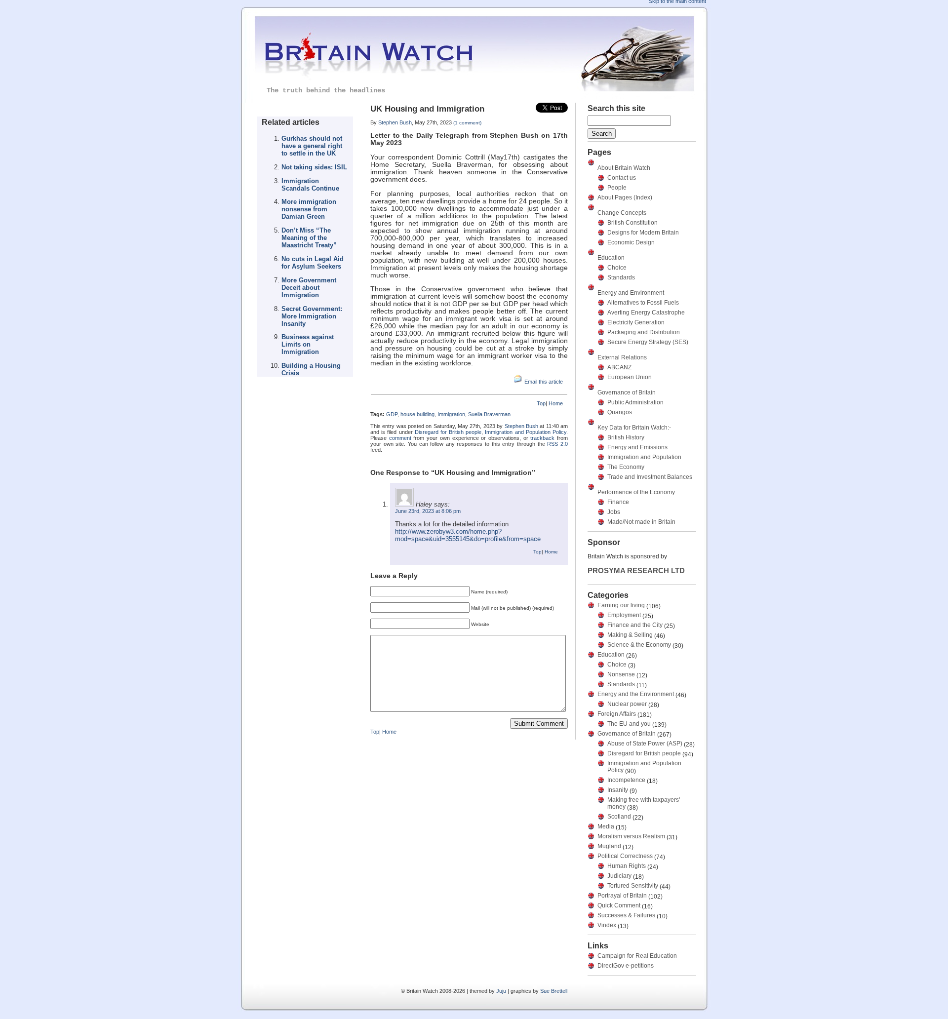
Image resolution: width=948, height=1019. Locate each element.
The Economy (625, 467)
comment (400, 438)
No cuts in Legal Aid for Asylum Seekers (312, 262)
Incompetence (626, 780)
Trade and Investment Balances (649, 476)
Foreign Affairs (616, 713)
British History (625, 437)
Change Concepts (621, 212)
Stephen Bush (395, 122)
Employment (624, 615)
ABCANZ (619, 367)
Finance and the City (635, 625)
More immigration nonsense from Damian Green (308, 209)
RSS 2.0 (557, 444)
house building (417, 414)
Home (556, 403)
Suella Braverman (489, 414)
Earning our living (621, 605)
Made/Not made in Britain (641, 521)
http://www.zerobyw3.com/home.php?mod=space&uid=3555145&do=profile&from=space (468, 535)
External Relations (622, 357)
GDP (391, 414)
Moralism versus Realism (631, 836)
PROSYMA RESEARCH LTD (636, 570)
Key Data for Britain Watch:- (634, 427)
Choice (617, 267)
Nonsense (621, 674)
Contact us (621, 177)
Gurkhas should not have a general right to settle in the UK (311, 146)
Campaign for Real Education (637, 955)
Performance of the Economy (636, 492)
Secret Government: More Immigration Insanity (311, 316)
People (617, 187)
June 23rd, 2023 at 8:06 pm (428, 511)
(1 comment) (467, 122)
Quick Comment (618, 905)
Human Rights (626, 865)
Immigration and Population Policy (525, 432)
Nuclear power (627, 704)
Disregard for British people (448, 432)
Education (611, 257)
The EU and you (629, 723)
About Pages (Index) (624, 197)
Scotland (619, 816)
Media (605, 826)
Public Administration (635, 402)
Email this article (543, 382)
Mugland (609, 846)
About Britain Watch (623, 167)
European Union (629, 377)
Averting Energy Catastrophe (646, 312)
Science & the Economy (639, 644)
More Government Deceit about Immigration (308, 287)
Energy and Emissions (637, 447)
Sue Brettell (553, 991)
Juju (501, 991)
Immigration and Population (644, 457)
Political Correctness (625, 856)
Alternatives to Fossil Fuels (643, 302)
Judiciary (619, 875)
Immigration (451, 414)
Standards (621, 277)
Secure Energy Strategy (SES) (647, 342)
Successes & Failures (626, 915)
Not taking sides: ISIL (314, 167)
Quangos (619, 412)
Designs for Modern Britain (643, 232)
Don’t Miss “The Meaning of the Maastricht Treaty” (309, 238)
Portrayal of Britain (622, 895)
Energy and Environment (630, 292)
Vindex (606, 925)
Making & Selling (630, 634)
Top (541, 403)
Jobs (613, 512)
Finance (618, 502)
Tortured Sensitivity (632, 885)
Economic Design (631, 242)
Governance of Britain (626, 392)
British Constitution (632, 222)
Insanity (617, 789)
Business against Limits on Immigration (307, 344)
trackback (542, 438)
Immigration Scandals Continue (310, 184)
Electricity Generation (636, 322)
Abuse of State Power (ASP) (644, 743)
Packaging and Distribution (643, 332)
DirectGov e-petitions (625, 965)
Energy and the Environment (635, 694)
